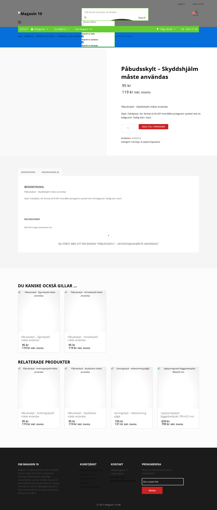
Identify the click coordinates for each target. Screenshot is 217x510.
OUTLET (24, 29)
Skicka (152, 490)
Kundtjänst (60, 29)
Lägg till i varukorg (153, 126)
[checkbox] (97, 38)
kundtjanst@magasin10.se (123, 480)
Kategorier (39, 29)
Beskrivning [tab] (28, 172)
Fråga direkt (166, 29)
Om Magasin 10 (83, 29)
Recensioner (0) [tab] (50, 172)
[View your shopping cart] (195, 13)
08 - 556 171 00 (189, 29)
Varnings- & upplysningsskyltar (145, 141)
